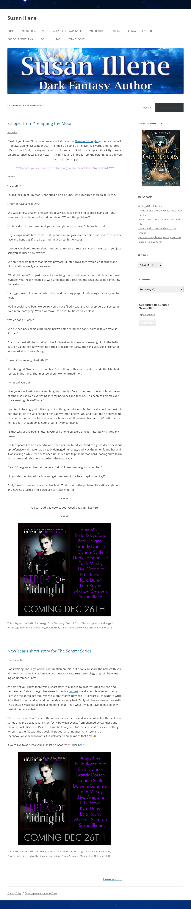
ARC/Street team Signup (67, 31)
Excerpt (70, 623)
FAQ (58, 39)
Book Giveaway (56, 623)
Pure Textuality (22, 673)
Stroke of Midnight (86, 141)
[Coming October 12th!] (161, 158)
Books (116, 31)
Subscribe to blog (169, 107)
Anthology (40, 623)
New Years (104, 851)
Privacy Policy (77, 39)
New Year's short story (32, 627)
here (81, 745)
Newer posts (112, 879)
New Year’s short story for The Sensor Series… (51, 651)
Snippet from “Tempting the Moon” (40, 123)
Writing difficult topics (150, 206)
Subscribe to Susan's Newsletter (154, 306)
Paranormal (52, 627)
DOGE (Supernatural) (20, 39)
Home (10, 31)
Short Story (61, 856)
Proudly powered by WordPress (41, 893)
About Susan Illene (33, 31)
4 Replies (12, 132)
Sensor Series (47, 856)
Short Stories (82, 623)
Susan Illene (22, 18)
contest (73, 691)
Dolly (44, 39)
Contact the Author (140, 31)
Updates (95, 623)
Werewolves (81, 627)
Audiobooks (97, 31)
